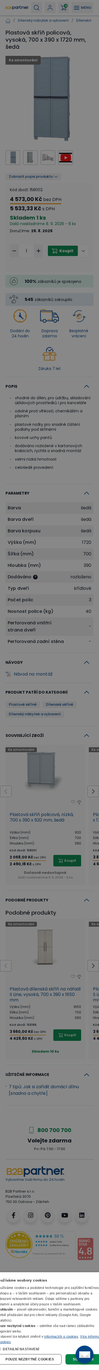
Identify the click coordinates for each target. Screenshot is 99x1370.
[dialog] (49, 1321)
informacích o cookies (61, 1337)
